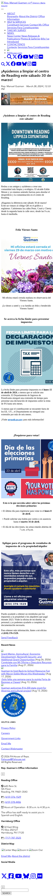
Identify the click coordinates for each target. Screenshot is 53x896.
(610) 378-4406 (13, 802)
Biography (12, 16)
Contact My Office (39, 24)
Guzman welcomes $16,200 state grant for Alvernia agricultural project (23, 689)
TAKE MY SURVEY (16, 30)
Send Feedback (9, 637)
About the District (28, 16)
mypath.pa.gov (15, 419)
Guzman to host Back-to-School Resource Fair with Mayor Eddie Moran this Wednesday (25, 672)
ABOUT (11, 13)
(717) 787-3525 (13, 837)
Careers (5, 733)
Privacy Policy (8, 728)
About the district (21, 856)
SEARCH (6, 893)
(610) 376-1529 (13, 797)
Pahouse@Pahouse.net (13, 759)
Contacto (12, 47)
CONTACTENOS (16, 44)
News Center (14, 36)
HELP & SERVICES (16, 22)
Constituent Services (18, 24)
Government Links (10, 738)
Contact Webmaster (12, 748)
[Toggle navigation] (2, 9)
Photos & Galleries (30, 38)
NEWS (10, 33)
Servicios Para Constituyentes (23, 27)
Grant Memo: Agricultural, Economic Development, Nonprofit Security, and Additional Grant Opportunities (21, 657)
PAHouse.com (14, 52)
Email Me (6, 743)
